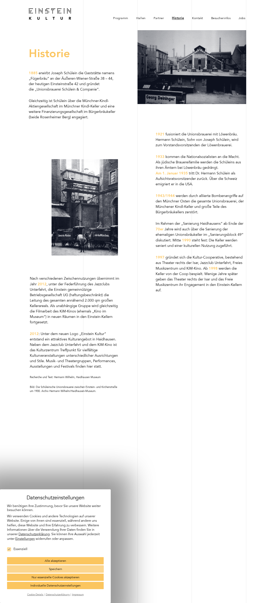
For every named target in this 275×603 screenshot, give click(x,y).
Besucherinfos (221, 18)
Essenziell (20, 549)
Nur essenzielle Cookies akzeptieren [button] (55, 577)
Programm (120, 18)
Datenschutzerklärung (34, 534)
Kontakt (197, 18)
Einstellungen (25, 539)
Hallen (141, 18)
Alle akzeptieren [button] (55, 561)
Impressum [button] (78, 595)
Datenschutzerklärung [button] (58, 595)
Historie (178, 18)
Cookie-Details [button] (35, 595)
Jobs (242, 18)
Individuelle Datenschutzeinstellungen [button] (55, 585)
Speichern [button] (55, 569)
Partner (159, 18)
